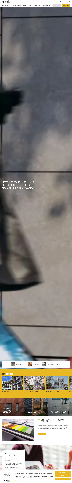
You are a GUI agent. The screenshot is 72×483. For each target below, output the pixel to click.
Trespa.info (57, 5)
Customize (62, 475)
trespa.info (9, 463)
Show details (17, 480)
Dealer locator (60, 1)
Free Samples (66, 5)
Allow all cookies (62, 472)
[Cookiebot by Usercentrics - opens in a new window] (7, 481)
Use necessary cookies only (62, 478)
